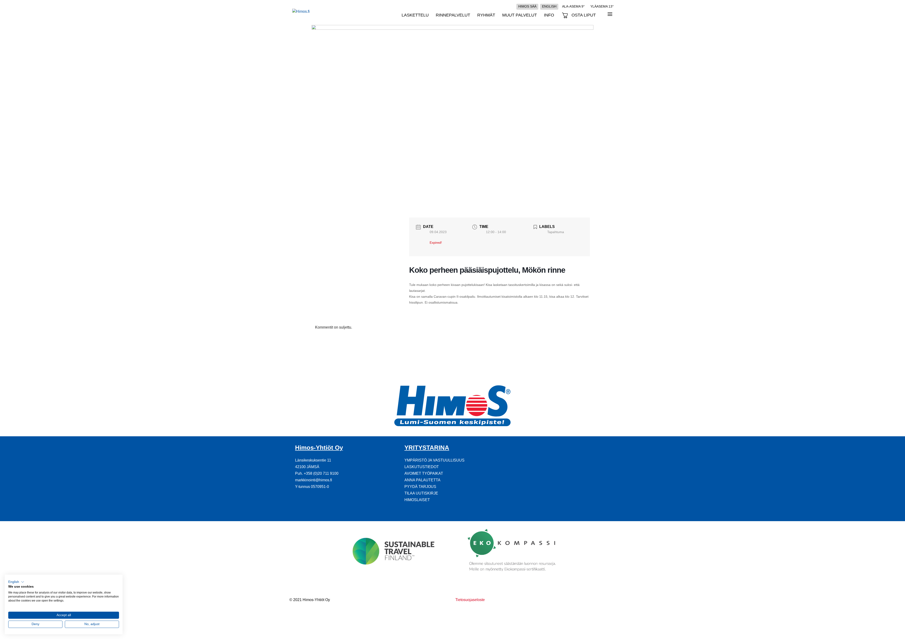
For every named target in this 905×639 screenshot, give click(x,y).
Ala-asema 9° (573, 6)
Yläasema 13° (602, 6)
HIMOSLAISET (417, 500)
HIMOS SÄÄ (527, 6)
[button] (16, 582)
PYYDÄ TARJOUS (420, 487)
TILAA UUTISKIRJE (421, 493)
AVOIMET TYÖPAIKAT (423, 473)
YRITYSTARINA (426, 447)
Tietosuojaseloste (470, 600)
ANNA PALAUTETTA (422, 480)
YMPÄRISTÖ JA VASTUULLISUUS (434, 460)
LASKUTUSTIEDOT (421, 467)
